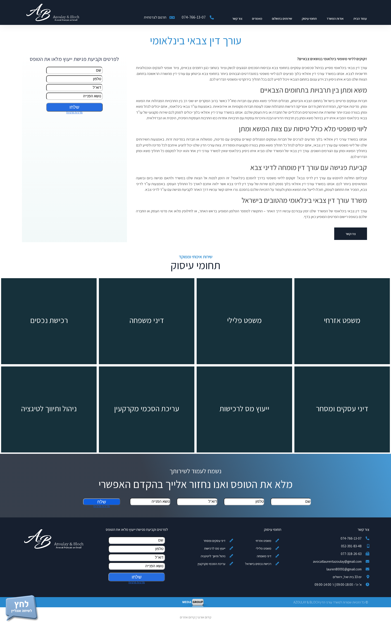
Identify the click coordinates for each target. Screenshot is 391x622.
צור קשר (237, 18)
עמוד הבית (360, 18)
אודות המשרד (335, 18)
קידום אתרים (187, 617)
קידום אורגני (204, 617)
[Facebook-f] (42, 602)
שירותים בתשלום (282, 18)
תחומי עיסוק (309, 18)
